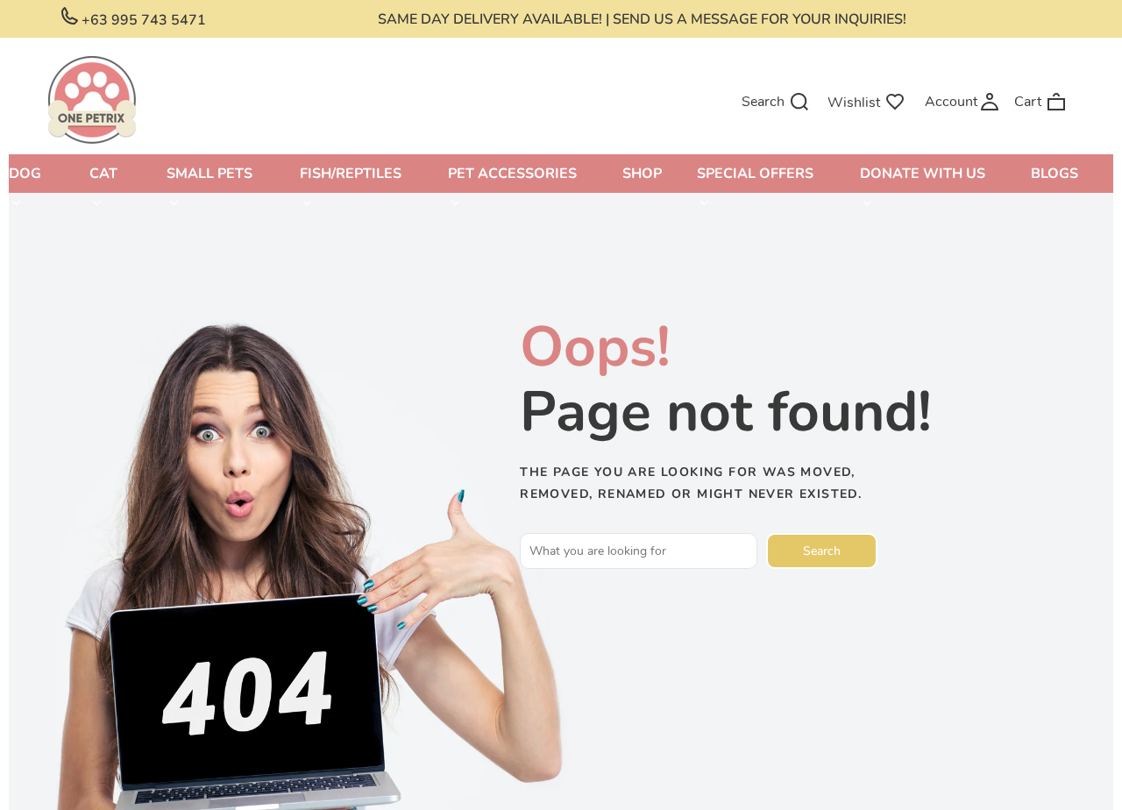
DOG (25, 173)
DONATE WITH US (922, 173)
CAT (103, 173)
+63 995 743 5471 (142, 20)
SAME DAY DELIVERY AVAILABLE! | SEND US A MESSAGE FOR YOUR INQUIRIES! (642, 19)
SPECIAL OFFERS (755, 173)
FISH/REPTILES (350, 173)
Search (822, 551)
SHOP (642, 173)
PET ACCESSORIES (512, 173)
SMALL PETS (209, 173)
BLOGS (1054, 173)
